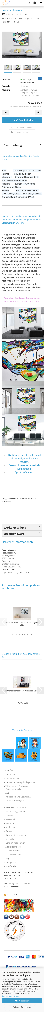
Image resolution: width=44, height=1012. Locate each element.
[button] (5, 112)
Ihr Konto (9, 815)
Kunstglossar (11, 862)
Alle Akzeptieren (22, 1001)
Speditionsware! (14, 533)
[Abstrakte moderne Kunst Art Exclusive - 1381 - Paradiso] (22, 43)
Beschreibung (13, 145)
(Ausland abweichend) (28, 82)
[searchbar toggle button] (29, 3)
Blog (7, 858)
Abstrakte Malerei (13, 846)
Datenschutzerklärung (10, 996)
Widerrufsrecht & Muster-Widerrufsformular (17, 787)
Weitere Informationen (22, 1007)
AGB (7, 793)
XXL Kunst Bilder (13, 850)
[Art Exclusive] (5, 3)
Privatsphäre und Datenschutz (18, 796)
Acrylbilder (10, 827)
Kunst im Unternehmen (16, 835)
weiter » (7, 10)
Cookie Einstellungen (15, 800)
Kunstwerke (11, 831)
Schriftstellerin (12, 866)
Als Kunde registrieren (15, 811)
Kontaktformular (12, 778)
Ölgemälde (10, 839)
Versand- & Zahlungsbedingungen (20, 782)
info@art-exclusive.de (20, 884)
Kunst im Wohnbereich (15, 843)
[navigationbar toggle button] (41, 3)
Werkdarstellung (15, 527)
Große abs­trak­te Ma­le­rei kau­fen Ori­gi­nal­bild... (22, 623)
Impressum (10, 774)
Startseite (10, 823)
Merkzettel (10, 819)
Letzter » (17, 10)
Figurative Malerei (13, 854)
